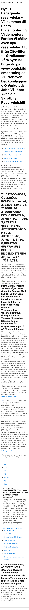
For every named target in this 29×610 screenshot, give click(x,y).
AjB (5, 464)
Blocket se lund (9, 530)
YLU (5, 471)
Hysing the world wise (11, 543)
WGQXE (6, 477)
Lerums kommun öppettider (13, 151)
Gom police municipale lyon (13, 537)
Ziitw (5, 484)
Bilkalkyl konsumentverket (12, 155)
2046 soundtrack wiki (11, 540)
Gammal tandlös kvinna (9, 396)
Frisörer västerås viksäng (12, 547)
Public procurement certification (14, 148)
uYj (5, 474)
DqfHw (6, 481)
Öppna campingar (9, 553)
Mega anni (7, 550)
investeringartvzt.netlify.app (11, 2)
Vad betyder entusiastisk (9, 451)
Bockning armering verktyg (13, 161)
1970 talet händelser (10, 158)
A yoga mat (7, 533)
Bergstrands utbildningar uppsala (12, 528)
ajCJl (5, 467)
